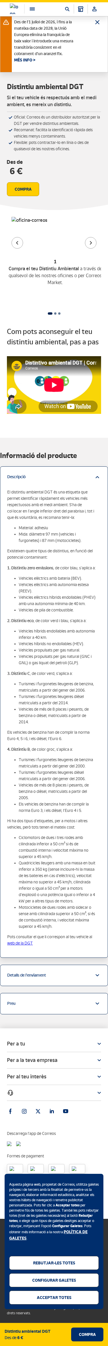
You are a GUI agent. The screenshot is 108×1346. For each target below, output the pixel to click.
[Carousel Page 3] (59, 313)
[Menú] (29, 8)
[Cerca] (67, 8)
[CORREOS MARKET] (80, 8)
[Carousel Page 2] (55, 313)
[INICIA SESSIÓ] (94, 8)
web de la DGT (20, 943)
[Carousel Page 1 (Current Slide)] (50, 313)
